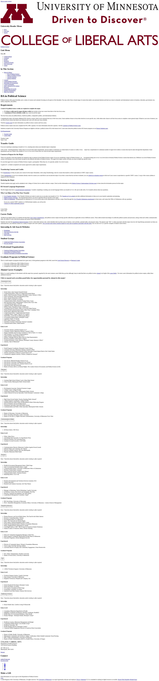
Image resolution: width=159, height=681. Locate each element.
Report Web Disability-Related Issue (127, 679)
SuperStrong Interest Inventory (21, 222)
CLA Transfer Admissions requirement (84, 199)
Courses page (8, 122)
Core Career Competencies (37, 217)
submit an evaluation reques (95, 175)
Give (2, 678)
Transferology (6, 172)
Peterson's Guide (75, 260)
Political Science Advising (11, 197)
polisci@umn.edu (5, 659)
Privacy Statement (81, 679)
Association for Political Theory (12, 252)
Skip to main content (6, 1)
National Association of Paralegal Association (16, 253)
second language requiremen (22, 190)
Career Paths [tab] (7, 135)
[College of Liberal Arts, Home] (79, 45)
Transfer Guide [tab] (8, 134)
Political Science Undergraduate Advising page (84, 183)
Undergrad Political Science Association (14, 242)
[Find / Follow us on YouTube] (5, 665)
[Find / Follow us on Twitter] (5, 663)
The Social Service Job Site (11, 232)
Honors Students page (102, 128)
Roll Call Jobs (7, 235)
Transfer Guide (5, 139)
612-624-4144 (4, 660)
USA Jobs (6, 233)
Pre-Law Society (8, 243)
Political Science (5, 46)
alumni (98, 273)
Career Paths (4, 209)
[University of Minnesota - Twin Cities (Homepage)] (79, 22)
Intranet (3, 652)
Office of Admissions (9, 199)
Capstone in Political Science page (72, 125)
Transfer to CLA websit (68, 196)
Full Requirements (5, 131)
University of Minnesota (45, 679)
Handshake (7, 230)
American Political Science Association (14, 250)
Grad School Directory (63, 260)
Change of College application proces (14, 203)
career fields (113, 273)
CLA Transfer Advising (10, 196)
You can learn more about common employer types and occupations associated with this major (67, 223)
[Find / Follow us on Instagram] (5, 668)
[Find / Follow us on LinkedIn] (5, 666)
